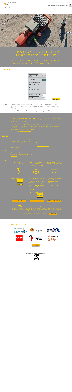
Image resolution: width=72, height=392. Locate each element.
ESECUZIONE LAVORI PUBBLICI (34, 99)
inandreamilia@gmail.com (67, 2)
